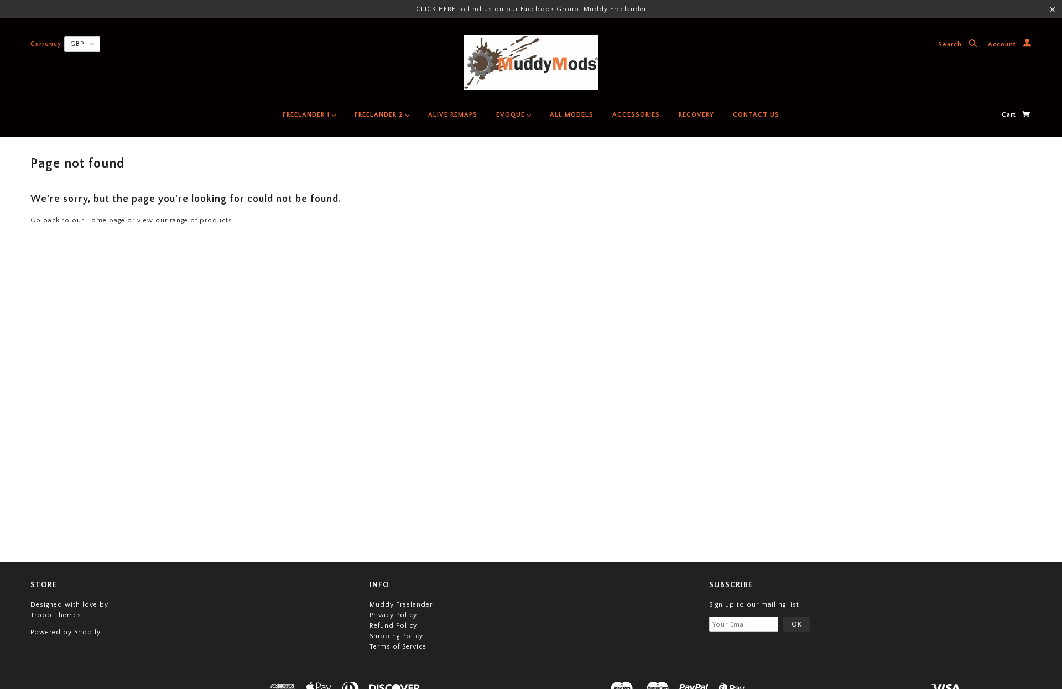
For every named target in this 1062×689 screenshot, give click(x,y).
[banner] (531, 62)
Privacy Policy (393, 615)
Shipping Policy (396, 636)
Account (1003, 45)
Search (951, 45)
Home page (105, 220)
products (216, 220)
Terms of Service (397, 646)
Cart (1010, 114)
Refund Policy (393, 625)
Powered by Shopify (65, 632)
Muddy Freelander (401, 604)
